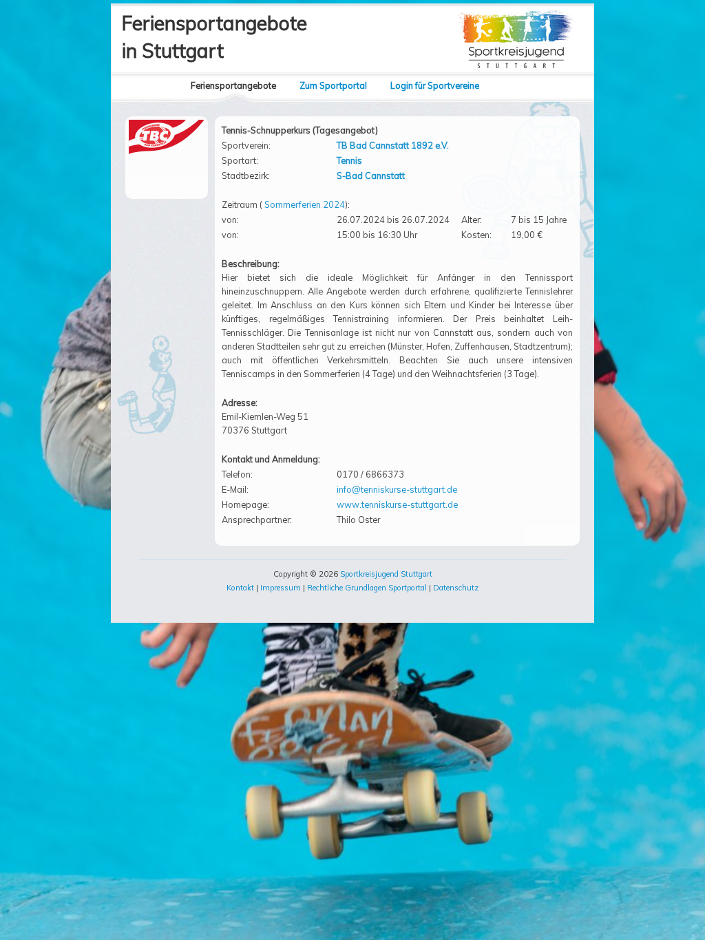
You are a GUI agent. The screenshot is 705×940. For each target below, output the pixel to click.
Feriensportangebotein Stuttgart (214, 37)
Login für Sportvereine (434, 85)
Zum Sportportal (333, 85)
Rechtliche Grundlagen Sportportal (367, 587)
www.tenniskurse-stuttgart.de (397, 504)
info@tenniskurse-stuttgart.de (397, 489)
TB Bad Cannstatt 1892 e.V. (393, 145)
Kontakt (240, 587)
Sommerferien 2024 (304, 204)
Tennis (349, 160)
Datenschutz (455, 587)
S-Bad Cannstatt (371, 175)
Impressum (280, 587)
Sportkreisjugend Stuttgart (386, 574)
